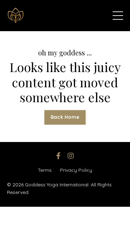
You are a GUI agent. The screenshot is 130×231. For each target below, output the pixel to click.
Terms (45, 170)
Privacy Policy (76, 170)
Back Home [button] (65, 117)
